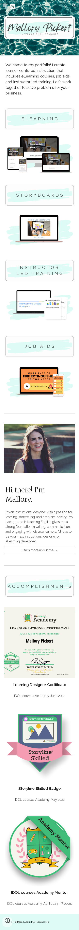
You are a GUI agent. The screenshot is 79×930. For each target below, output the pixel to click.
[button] (5, 5)
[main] (39, 79)
